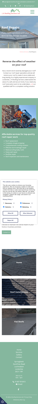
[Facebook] (20, 6)
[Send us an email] (15, 6)
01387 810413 (20, 382)
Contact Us (6, 232)
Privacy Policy (8, 199)
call (32, 84)
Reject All (10, 220)
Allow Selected (27, 213)
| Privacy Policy (27, 397)
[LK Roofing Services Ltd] (11, 14)
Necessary (8, 203)
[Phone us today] (5, 6)
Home (21, 52)
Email (20, 384)
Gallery (19, 355)
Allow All (10, 213)
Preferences (26, 203)
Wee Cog (22, 400)
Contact (19, 357)
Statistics (8, 207)
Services (26, 52)
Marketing (25, 207)
